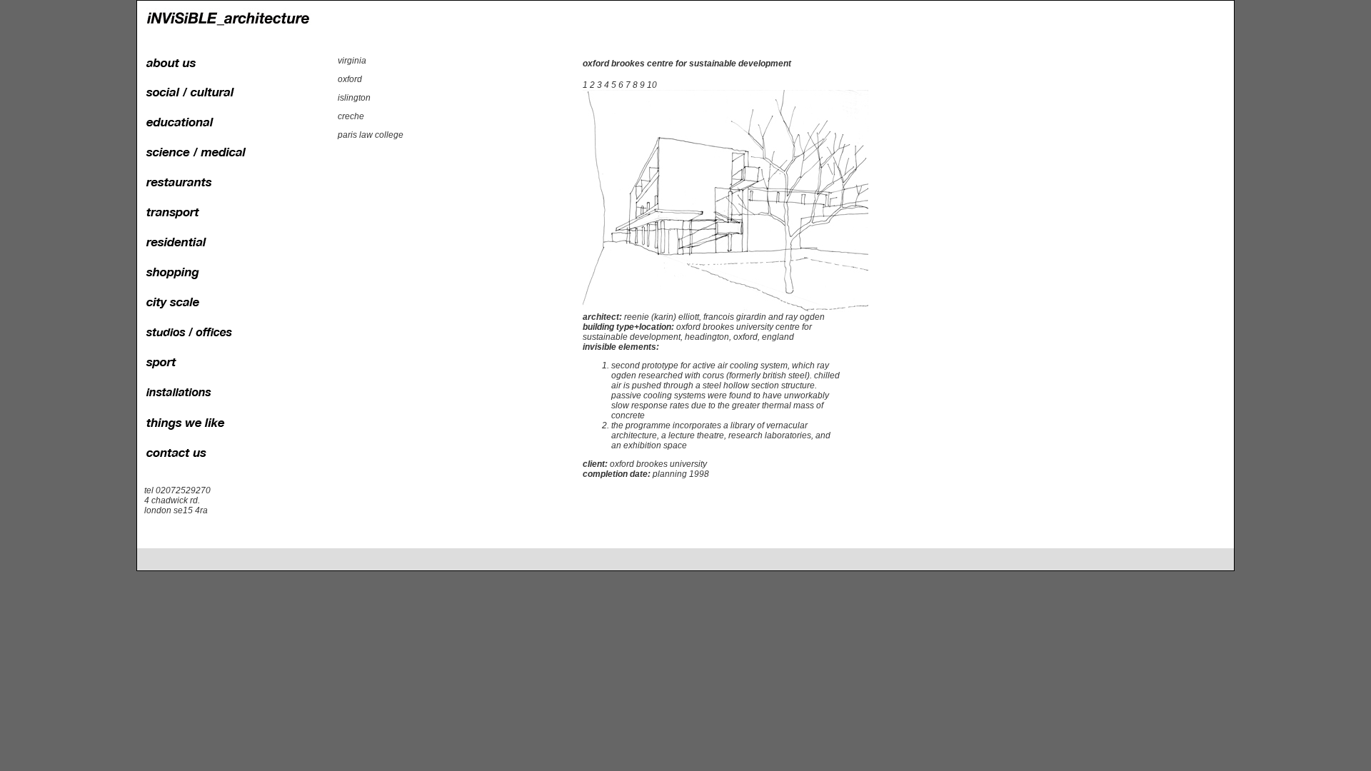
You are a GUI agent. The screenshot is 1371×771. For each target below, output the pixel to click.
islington (354, 98)
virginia (352, 61)
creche (351, 116)
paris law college (370, 135)
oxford (350, 79)
